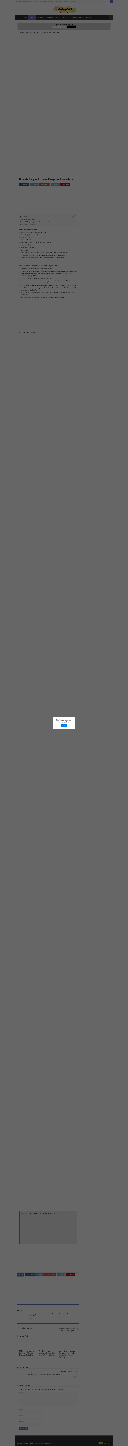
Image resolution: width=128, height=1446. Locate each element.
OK (64, 725)
